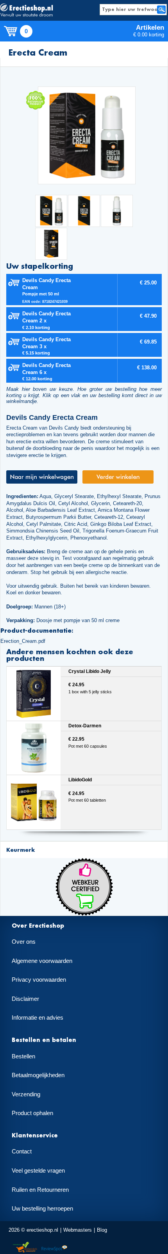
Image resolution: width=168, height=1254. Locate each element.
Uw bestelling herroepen (42, 1208)
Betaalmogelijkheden (38, 1075)
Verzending (26, 1094)
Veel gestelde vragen (38, 1171)
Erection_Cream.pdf (22, 641)
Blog (102, 1230)
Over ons (24, 942)
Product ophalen (32, 1113)
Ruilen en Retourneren (40, 1190)
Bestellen (23, 1056)
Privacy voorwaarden (39, 980)
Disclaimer (25, 999)
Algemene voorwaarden (42, 961)
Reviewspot (54, 1247)
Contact (22, 1151)
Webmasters (77, 1230)
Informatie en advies (37, 1018)
